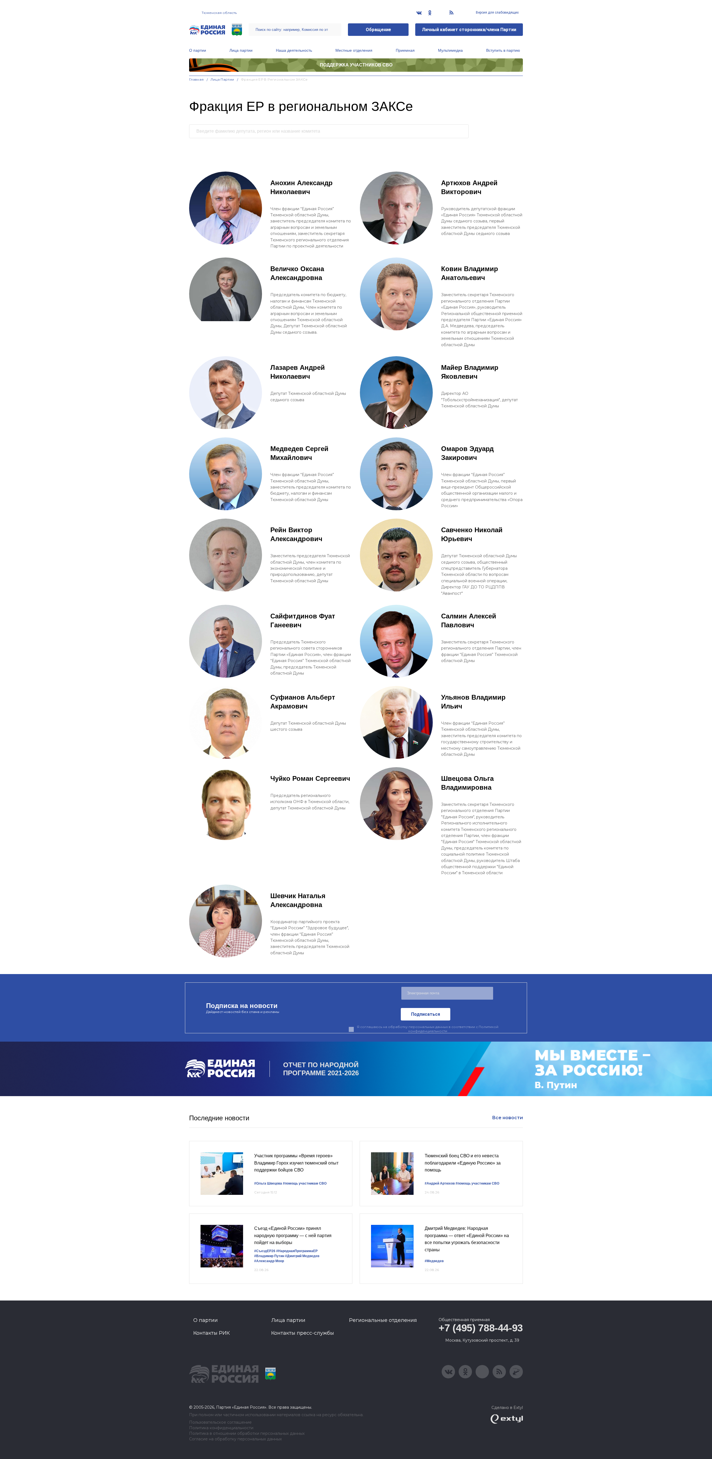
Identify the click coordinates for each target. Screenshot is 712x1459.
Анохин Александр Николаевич (301, 187)
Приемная (405, 50)
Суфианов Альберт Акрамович (302, 701)
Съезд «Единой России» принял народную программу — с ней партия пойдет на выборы (293, 1235)
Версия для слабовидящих (497, 12)
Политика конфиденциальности (221, 1428)
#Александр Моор (269, 1261)
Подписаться (425, 1014)
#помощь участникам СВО (305, 1183)
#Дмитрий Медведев (302, 1256)
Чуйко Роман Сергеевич (310, 778)
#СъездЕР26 (264, 1251)
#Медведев (434, 1261)
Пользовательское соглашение (220, 1422)
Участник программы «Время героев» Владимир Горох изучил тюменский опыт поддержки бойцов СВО (296, 1162)
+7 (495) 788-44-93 (481, 1328)
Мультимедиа (450, 50)
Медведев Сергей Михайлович (299, 453)
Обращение (378, 29)
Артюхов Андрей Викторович (469, 187)
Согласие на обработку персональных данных (235, 1439)
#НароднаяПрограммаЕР (297, 1251)
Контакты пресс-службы (302, 1333)
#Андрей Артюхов (440, 1183)
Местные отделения (353, 50)
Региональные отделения (383, 1320)
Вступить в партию (503, 50)
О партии (197, 50)
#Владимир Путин (269, 1256)
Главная (196, 79)
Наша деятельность (294, 50)
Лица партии (241, 50)
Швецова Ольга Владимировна (467, 783)
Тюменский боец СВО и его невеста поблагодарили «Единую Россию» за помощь (463, 1162)
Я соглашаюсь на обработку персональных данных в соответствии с (427, 1029)
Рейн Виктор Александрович (296, 534)
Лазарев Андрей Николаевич (297, 372)
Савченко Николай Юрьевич (472, 534)
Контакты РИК (211, 1333)
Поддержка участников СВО (356, 65)
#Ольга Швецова (268, 1183)
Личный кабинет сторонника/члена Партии (469, 29)
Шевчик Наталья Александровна (297, 900)
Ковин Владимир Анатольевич (469, 273)
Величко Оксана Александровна (297, 273)
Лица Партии (222, 79)
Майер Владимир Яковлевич (469, 372)
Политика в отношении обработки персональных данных (247, 1433)
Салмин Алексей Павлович (468, 620)
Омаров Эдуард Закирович (467, 453)
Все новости (507, 1117)
